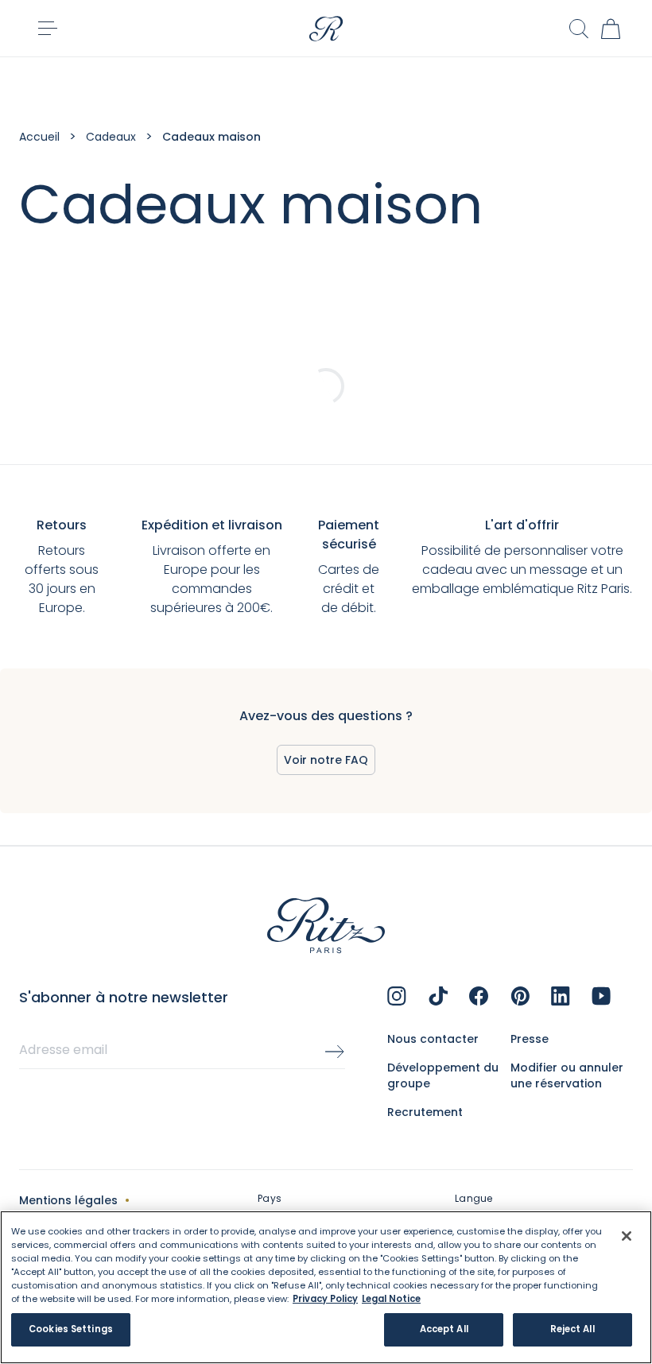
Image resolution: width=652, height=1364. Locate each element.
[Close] (626, 1236)
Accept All (444, 1329)
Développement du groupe (443, 1075)
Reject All (572, 1329)
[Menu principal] (47, 28)
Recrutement (425, 1112)
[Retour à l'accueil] (326, 28)
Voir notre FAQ (326, 760)
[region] (326, 1287)
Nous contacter (433, 1039)
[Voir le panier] (610, 28)
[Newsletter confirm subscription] (334, 1051)
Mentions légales (68, 1200)
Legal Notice (391, 1298)
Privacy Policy (325, 1298)
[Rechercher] (578, 29)
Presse (529, 1039)
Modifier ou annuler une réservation (566, 1075)
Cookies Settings (71, 1329)
